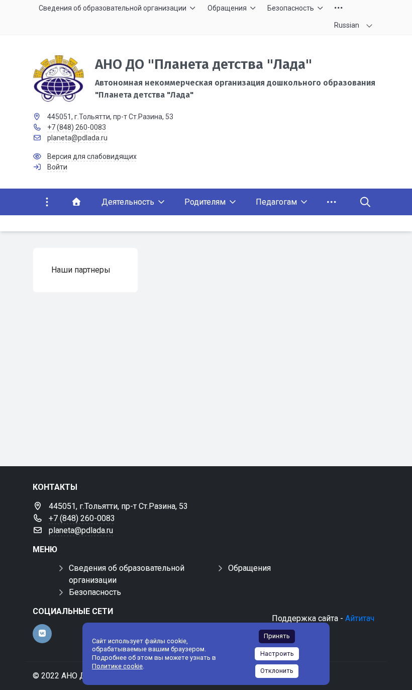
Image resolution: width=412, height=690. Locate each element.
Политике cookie (117, 666)
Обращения (249, 568)
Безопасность (95, 592)
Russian (346, 25)
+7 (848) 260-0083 (76, 127)
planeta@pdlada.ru (77, 138)
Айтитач (359, 618)
